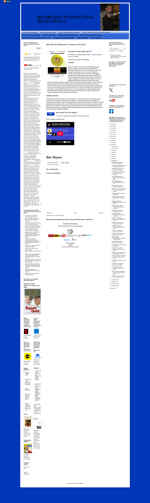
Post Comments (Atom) (58, 215)
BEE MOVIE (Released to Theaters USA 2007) (118, 223)
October (114, 281)
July (113, 158)
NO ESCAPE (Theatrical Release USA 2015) (117, 242)
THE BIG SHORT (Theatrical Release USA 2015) (118, 234)
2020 (112, 134)
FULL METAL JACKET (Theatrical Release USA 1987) (118, 268)
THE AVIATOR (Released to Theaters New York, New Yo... (118, 198)
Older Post (100, 213)
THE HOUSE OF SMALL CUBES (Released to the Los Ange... (118, 207)
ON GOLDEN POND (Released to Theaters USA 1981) (119, 166)
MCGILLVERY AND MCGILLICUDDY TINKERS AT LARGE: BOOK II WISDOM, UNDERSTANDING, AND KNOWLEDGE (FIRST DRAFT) (38, 392)
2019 (112, 132)
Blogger (81, 483)
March (113, 150)
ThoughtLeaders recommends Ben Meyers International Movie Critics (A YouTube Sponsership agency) (32, 265)
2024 (112, 142)
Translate (120, 51)
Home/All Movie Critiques (29, 32)
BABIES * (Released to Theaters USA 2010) (117, 163)
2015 (112, 124)
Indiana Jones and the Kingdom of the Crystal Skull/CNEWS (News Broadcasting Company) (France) (32, 255)
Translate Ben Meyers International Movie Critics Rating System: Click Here (118, 56)
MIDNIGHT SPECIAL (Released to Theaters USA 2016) (119, 202)
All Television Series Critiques (31, 35)
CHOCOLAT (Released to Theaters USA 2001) (118, 211)
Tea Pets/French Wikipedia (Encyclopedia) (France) (31, 216)
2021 (112, 136)
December (114, 285)
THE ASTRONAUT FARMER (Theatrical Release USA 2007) (118, 273)
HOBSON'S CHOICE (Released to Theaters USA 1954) (31, 285)
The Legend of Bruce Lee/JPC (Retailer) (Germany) (32, 246)
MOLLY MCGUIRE (27, 389)
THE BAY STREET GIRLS (27, 374)
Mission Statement (96, 38)
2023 (112, 140)
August (113, 160)
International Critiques (49, 35)
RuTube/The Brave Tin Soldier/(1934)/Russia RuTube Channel (32, 270)
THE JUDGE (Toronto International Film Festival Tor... (118, 182)
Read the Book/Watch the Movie (68, 35)
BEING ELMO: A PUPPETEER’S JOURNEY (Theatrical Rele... (118, 238)
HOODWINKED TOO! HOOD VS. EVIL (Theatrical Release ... (118, 173)
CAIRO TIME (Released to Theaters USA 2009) (118, 169)
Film (51, 164)
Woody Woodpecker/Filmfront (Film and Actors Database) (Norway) (32, 220)
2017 (112, 128)
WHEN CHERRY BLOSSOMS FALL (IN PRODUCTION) (28, 407)
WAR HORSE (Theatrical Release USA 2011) (117, 186)
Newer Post (49, 213)
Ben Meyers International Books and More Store (36, 38)
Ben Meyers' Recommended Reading (91, 35)
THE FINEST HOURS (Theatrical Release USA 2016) (118, 227)
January (114, 146)
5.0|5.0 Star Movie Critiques (48, 32)
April (113, 152)
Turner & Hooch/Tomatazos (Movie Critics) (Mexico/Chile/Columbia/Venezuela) (33, 250)
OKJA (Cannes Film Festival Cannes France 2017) (118, 276)
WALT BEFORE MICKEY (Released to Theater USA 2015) (118, 178)
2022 (112, 138)
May (113, 154)
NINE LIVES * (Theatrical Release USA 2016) (117, 264)
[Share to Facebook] (66, 163)
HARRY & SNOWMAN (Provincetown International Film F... (119, 219)
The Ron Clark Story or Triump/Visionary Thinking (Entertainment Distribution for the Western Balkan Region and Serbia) (33, 241)
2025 (112, 144)
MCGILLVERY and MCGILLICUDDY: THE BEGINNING (28, 382)
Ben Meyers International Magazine (63, 38)
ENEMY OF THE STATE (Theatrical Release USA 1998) (118, 249)
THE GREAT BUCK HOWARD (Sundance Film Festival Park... (119, 257)
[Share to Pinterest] (68, 163)
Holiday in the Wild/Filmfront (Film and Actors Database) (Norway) (33, 226)
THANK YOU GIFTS (82, 38)
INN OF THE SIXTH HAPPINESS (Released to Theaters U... (118, 215)
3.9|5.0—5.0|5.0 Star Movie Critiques (69, 32)
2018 (112, 130)
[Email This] (61, 163)
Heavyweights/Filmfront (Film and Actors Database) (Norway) (33, 223)
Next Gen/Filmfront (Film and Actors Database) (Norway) (31, 229)
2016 (112, 126)
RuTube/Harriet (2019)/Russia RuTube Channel (32, 274)
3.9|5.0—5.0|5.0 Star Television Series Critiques (96, 32)
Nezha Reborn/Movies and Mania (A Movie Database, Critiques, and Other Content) (33, 261)
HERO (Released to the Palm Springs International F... (118, 253)
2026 (112, 288)
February (114, 148)
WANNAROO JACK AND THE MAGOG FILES (27, 397)
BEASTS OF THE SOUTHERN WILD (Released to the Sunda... (119, 190)
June (113, 156)
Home (75, 213)
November (114, 283)
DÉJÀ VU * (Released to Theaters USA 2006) (117, 231)
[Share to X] (65, 163)
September (114, 279)
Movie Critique (56, 164)
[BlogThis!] (63, 163)
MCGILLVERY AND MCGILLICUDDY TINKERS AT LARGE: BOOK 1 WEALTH (38, 375)
